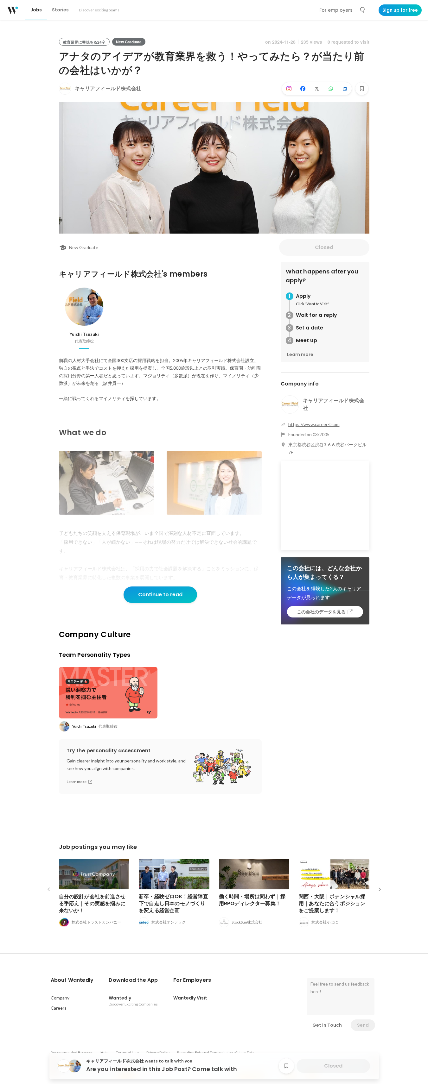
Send (363, 1025)
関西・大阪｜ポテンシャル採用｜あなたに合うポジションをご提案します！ (332, 903)
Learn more (300, 354)
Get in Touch (327, 1025)
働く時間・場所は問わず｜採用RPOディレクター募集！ (252, 900)
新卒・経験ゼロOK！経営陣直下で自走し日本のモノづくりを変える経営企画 (173, 903)
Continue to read (160, 594)
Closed (324, 247)
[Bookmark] (361, 88)
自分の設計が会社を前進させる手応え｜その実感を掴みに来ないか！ (92, 903)
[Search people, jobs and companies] (362, 10)
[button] (72, 980)
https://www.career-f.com (314, 424)
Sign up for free (400, 10)
